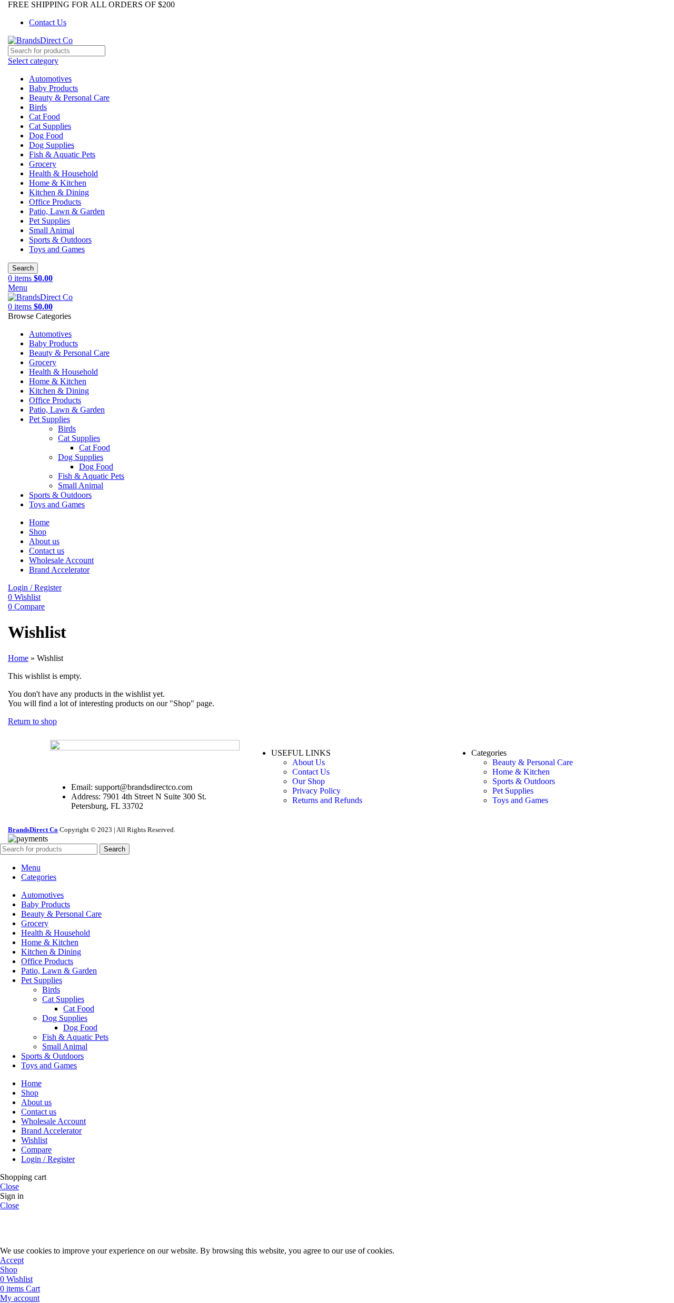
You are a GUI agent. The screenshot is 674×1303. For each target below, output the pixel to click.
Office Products (55, 201)
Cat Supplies (50, 126)
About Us (308, 762)
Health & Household (63, 173)
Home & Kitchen (57, 182)
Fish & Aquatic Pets (62, 154)
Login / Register (48, 1159)
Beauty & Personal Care (69, 97)
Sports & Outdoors (60, 239)
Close (9, 1186)
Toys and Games (57, 249)
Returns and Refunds (327, 800)
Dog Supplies (51, 145)
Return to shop (32, 721)
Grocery (42, 163)
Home (18, 658)
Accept (12, 1260)
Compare (36, 1149)
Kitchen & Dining (59, 192)
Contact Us (311, 771)
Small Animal (51, 230)
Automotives (50, 78)
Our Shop (308, 781)
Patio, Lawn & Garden (67, 211)
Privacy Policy (316, 790)
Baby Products (53, 88)
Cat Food (44, 116)
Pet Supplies (49, 220)
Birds (38, 107)
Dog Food (46, 135)
